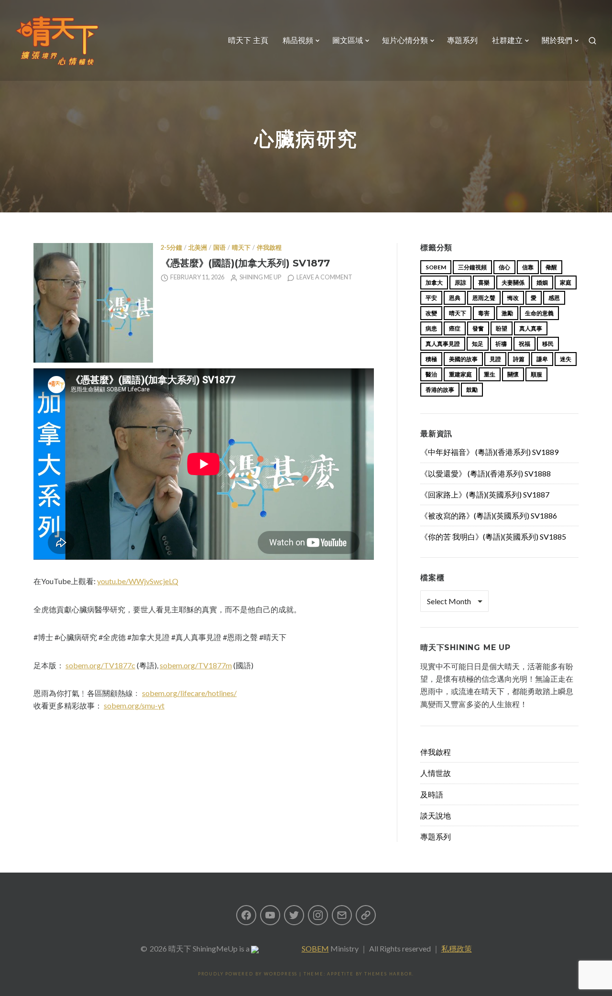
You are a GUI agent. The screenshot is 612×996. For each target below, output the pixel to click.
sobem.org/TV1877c (100, 665)
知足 (477, 343)
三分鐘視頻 (472, 267)
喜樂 (484, 282)
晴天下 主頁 (248, 40)
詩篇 (519, 359)
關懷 (513, 374)
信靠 (528, 267)
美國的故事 (463, 359)
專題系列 (462, 40)
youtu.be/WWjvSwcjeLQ (137, 581)
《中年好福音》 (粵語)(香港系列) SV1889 (489, 451)
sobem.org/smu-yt (134, 705)
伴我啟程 (269, 247)
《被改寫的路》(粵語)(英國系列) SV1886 (488, 515)
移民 (548, 343)
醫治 (431, 374)
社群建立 (507, 40)
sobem (436, 267)
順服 (536, 374)
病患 (431, 328)
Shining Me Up (260, 277)
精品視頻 (298, 40)
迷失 (565, 359)
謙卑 (542, 359)
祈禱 (501, 343)
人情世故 (435, 772)
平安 (431, 297)
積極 (431, 359)
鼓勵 (472, 389)
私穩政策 (456, 948)
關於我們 (557, 40)
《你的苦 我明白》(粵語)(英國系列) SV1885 (493, 536)
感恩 (554, 297)
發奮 (478, 328)
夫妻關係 (513, 282)
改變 (431, 313)
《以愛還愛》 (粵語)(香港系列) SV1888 (485, 473)
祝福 (524, 343)
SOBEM (315, 948)
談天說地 (435, 815)
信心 (504, 267)
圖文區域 (347, 40)
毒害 (484, 313)
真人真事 (530, 328)
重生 (489, 374)
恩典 (454, 297)
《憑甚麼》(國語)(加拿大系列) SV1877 (245, 263)
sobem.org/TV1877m (196, 665)
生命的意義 (539, 313)
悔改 (513, 297)
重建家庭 (460, 374)
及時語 (431, 794)
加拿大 (434, 282)
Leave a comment (324, 277)
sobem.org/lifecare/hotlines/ (189, 692)
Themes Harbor (388, 973)
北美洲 (197, 247)
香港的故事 (440, 389)
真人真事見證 (443, 343)
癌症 (454, 328)
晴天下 (241, 247)
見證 (495, 359)
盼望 (501, 328)
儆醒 (551, 267)
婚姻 (542, 282)
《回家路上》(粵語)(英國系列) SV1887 (484, 494)
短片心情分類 (405, 40)
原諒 (460, 282)
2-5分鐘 (171, 247)
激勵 (507, 313)
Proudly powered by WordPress (247, 973)
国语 (219, 247)
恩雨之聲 (483, 297)
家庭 (565, 282)
